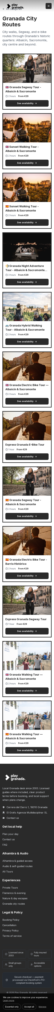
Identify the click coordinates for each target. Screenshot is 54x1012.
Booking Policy (10, 919)
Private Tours (10, 887)
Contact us (13, 817)
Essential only (12, 1006)
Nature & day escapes (14, 898)
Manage (42, 1006)
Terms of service (12, 935)
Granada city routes (13, 903)
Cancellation (9, 925)
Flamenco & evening (14, 893)
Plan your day (10, 834)
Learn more (8, 1000)
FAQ (4, 844)
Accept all (29, 1006)
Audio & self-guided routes (17, 866)
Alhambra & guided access (17, 860)
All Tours (7, 871)
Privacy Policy (10, 930)
